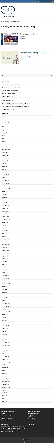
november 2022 (6, 247)
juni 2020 (4, 317)
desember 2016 (6, 381)
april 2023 (4, 233)
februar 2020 (5, 325)
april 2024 (4, 200)
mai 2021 (4, 292)
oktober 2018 (5, 348)
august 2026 (5, 130)
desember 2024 (6, 180)
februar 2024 (5, 205)
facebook (35, 1)
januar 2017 (5, 378)
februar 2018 (5, 356)
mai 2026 (4, 135)
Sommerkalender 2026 (7, 96)
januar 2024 (5, 208)
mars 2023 (4, 236)
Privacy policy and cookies (27, 442)
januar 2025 (5, 177)
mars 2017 (4, 373)
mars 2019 (4, 339)
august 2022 (5, 256)
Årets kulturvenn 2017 (12, 109)
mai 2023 (4, 230)
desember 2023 (6, 211)
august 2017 (5, 367)
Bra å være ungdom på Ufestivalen (22, 103)
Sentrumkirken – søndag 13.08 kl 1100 (11, 85)
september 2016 (6, 387)
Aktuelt (4, 117)
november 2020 (6, 306)
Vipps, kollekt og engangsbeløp (10, 90)
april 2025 (4, 169)
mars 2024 (4, 202)
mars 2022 (4, 269)
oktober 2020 (5, 309)
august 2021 (5, 286)
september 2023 (6, 219)
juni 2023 (4, 228)
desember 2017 (6, 362)
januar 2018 (5, 359)
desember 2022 (6, 244)
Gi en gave (4, 119)
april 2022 (4, 267)
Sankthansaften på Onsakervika (10, 93)
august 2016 (5, 390)
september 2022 (6, 253)
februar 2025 (5, 174)
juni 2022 (4, 261)
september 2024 (6, 188)
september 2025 (6, 158)
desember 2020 (6, 303)
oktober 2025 (5, 155)
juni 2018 (4, 351)
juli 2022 (4, 258)
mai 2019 (4, 334)
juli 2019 (4, 331)
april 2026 (4, 138)
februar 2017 (5, 376)
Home (7, 21)
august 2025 (5, 160)
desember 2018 (6, 345)
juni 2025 (4, 163)
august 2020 (5, 314)
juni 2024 (4, 194)
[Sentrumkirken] (8, 12)
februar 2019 (5, 342)
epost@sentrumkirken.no (10, 419)
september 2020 (6, 311)
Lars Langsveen (6, 106)
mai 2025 (4, 166)
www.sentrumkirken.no (33, 419)
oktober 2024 (5, 186)
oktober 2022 (5, 250)
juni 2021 (4, 289)
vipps (9, 431)
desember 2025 (6, 149)
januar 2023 (5, 242)
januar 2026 (5, 147)
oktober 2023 (5, 216)
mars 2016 (4, 401)
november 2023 (6, 214)
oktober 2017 (5, 365)
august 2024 (5, 191)
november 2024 (6, 183)
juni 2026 (4, 133)
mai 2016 (4, 395)
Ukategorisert (5, 122)
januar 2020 (5, 328)
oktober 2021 (5, 281)
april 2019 (4, 337)
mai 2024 (4, 197)
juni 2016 (4, 392)
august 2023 (5, 222)
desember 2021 (6, 275)
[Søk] (52, 1)
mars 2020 (4, 323)
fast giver (17, 429)
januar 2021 (5, 300)
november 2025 (6, 152)
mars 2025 (4, 172)
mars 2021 (4, 295)
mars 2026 (4, 141)
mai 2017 (4, 370)
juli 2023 (4, 225)
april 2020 (4, 320)
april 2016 (4, 398)
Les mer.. (22, 38)
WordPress (28, 439)
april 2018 (4, 353)
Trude (3, 109)
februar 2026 (5, 144)
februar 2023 (5, 239)
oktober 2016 (5, 384)
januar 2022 (5, 272)
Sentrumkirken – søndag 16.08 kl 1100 (11, 88)
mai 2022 (4, 264)
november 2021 (6, 278)
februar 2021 (5, 297)
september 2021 (6, 283)
